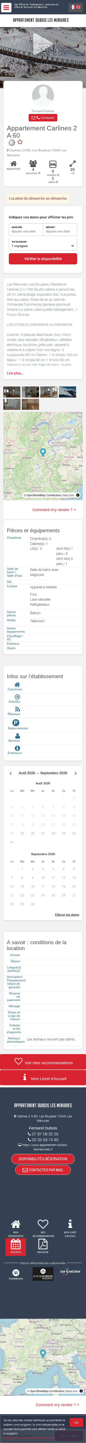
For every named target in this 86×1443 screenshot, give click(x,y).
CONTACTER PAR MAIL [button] (46, 1170)
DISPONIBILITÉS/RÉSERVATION (43, 1159)
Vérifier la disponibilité (43, 258)
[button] (43, 117)
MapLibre (68, 495)
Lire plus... (15, 373)
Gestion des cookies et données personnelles (29, 1437)
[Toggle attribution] (77, 495)
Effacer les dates (67, 914)
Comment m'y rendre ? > (54, 510)
